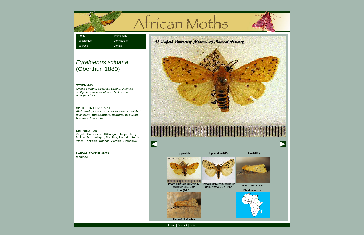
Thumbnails (120, 35)
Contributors (121, 40)
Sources (83, 45)
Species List (85, 40)
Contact (182, 225)
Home (81, 35)
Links (192, 225)
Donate (118, 45)
